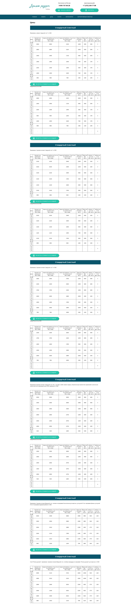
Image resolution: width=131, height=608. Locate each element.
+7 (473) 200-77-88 (89, 5)
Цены (51, 16)
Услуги (59, 16)
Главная (34, 16)
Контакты (91, 10)
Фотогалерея (69, 16)
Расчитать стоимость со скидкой (46, 84)
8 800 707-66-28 (64, 5)
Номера (43, 16)
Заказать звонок (66, 10)
